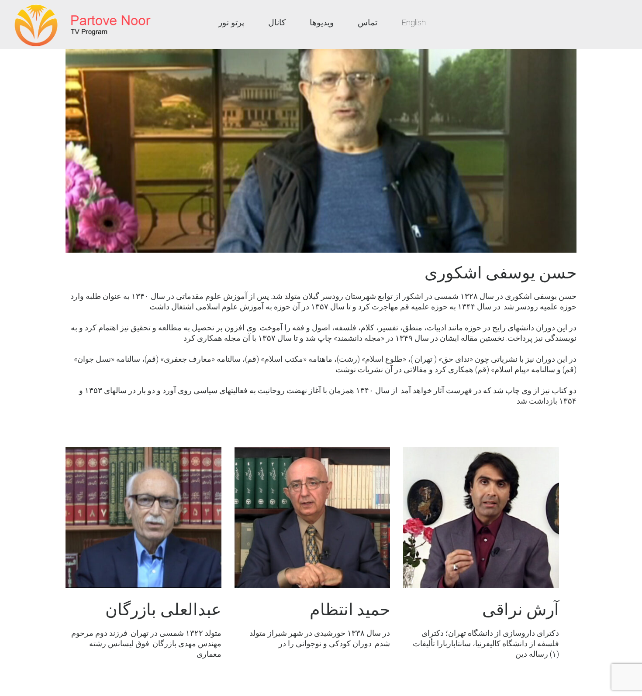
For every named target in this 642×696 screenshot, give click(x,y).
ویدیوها (322, 22)
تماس (367, 22)
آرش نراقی (520, 609)
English (413, 22)
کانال (277, 22)
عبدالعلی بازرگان (163, 609)
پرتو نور (231, 22)
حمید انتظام (350, 609)
